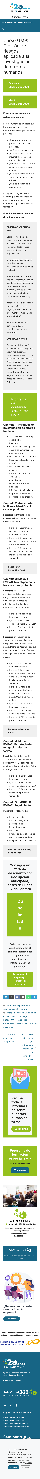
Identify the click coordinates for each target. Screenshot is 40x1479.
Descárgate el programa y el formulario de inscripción (20, 979)
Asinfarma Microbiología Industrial (15, 1423)
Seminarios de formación (15, 1009)
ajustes (28, 1463)
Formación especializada (18, 1005)
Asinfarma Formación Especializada (16, 1426)
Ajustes (25, 1467)
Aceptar (13, 1467)
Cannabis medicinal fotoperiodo (9, 1038)
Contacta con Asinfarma (12, 1381)
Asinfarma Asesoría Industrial (14, 1417)
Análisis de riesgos (15, 1013)
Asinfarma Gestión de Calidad (14, 1420)
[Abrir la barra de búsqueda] (3, 29)
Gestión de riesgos (20, 1016)
